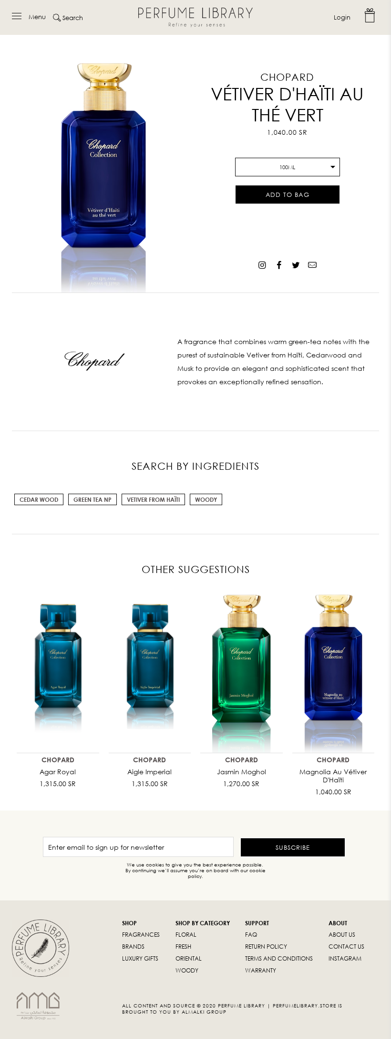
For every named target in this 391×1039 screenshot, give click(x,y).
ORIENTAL (188, 958)
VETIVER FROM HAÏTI (153, 499)
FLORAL (185, 934)
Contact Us (346, 946)
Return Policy (266, 946)
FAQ (251, 934)
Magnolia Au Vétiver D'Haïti (333, 776)
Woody (206, 499)
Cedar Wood (39, 499)
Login (342, 17)
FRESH (183, 946)
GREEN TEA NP (92, 499)
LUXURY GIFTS (140, 958)
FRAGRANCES (141, 934)
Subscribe (293, 847)
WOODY (186, 970)
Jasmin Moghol (241, 772)
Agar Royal (58, 772)
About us (342, 934)
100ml (287, 167)
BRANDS (133, 946)
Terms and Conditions (279, 958)
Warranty (260, 970)
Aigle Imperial (149, 772)
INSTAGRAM (345, 958)
